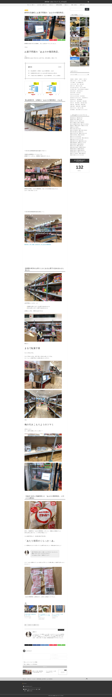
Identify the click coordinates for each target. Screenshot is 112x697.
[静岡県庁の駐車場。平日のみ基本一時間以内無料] (84, 62)
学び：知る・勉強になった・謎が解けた (83, 89)
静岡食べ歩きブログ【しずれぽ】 (56, 1)
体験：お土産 (81, 84)
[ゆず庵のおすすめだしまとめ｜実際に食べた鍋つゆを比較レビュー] (84, 32)
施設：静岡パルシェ (73, 99)
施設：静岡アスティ (85, 97)
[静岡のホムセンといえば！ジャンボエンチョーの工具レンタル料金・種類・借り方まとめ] (84, 42)
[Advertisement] (44, 256)
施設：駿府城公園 (79, 99)
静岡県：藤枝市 (84, 106)
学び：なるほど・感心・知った (74, 87)
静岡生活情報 (59, 4)
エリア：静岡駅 (72, 82)
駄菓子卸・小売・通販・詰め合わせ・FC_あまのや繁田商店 (37, 244)
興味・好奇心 (74, 4)
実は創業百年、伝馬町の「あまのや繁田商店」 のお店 (42, 70)
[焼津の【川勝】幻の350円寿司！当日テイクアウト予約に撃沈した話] (84, 52)
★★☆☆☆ (80, 119)
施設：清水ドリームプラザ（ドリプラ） (75, 97)
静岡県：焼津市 (78, 106)
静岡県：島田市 (83, 104)
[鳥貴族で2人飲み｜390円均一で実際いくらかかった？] (75, 22)
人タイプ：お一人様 (73, 84)
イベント (79, 80)
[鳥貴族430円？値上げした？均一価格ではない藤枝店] (75, 42)
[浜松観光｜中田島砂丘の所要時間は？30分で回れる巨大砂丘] (75, 62)
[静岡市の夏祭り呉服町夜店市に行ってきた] (30, 608)
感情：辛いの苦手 (72, 92)
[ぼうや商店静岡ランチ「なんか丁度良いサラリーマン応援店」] (44, 608)
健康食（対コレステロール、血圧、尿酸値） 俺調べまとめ (32, 690)
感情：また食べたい (83, 133)
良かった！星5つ (30, 4)
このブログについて (28, 686)
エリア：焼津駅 (84, 80)
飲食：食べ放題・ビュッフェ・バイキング (81, 109)
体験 (77, 84)
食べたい (51, 4)
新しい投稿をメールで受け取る (30, 664)
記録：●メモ (73, 145)
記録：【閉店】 (80, 145)
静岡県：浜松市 (72, 106)
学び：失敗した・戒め (73, 89)
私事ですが (82, 4)
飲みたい (67, 4)
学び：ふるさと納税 (82, 87)
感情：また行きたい (74, 133)
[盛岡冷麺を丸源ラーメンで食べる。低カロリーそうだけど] (75, 52)
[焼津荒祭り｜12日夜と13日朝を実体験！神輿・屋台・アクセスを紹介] (75, 32)
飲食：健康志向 (72, 109)
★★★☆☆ (73, 119)
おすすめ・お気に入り (42, 4)
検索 (87, 9)
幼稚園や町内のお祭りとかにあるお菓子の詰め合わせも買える (44, 73)
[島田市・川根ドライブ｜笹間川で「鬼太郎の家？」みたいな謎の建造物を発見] (84, 22)
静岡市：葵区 (72, 104)
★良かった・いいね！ (73, 80)
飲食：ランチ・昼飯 (74, 153)
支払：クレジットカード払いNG (74, 94)
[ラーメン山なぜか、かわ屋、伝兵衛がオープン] (58, 608)
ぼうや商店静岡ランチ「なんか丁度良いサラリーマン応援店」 (44, 615)
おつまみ (26, 10)
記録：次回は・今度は (74, 147)
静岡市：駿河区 (77, 104)
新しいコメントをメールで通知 (30, 662)
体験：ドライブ (85, 125)
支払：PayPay (78, 92)
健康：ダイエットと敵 (74, 127)
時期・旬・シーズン (82, 142)
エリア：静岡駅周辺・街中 (79, 82)
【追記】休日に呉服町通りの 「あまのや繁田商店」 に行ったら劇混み (45, 75)
